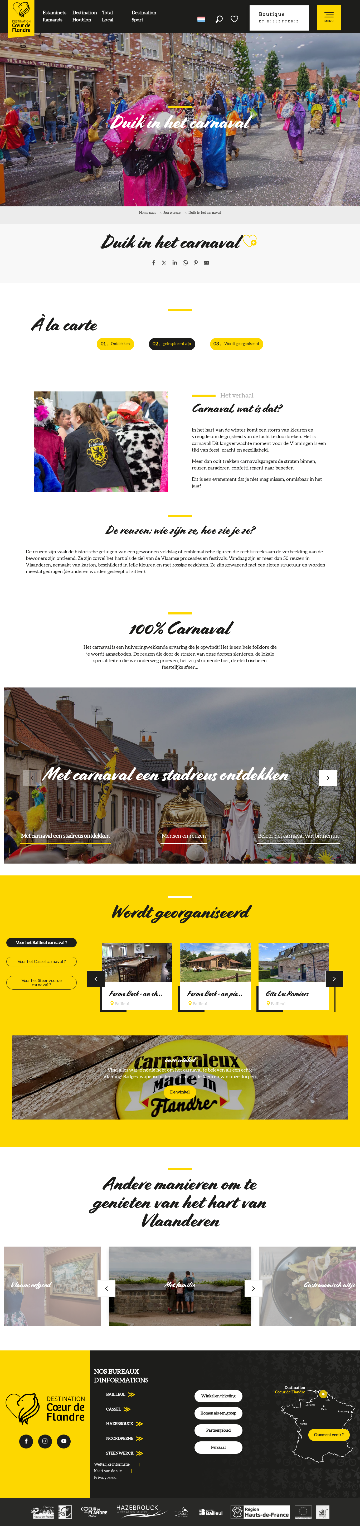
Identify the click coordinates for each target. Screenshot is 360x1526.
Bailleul (115, 1395)
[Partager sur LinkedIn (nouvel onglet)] (174, 264)
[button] (219, 19)
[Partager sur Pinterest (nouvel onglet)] (195, 264)
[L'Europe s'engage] (42, 1512)
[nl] (202, 19)
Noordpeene (119, 1439)
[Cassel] (181, 1512)
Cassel (113, 1409)
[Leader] (65, 1512)
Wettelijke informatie (112, 1464)
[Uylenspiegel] (323, 1512)
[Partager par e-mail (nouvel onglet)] (206, 264)
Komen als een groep (218, 1413)
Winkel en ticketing (218, 1396)
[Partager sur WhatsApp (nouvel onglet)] (185, 264)
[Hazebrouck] (142, 1512)
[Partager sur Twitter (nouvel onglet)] (164, 264)
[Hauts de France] (260, 1512)
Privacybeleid (105, 1478)
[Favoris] (235, 19)
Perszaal (218, 1448)
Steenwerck (120, 1453)
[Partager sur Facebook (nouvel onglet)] (153, 264)
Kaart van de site (108, 1471)
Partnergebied (218, 1430)
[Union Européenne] (303, 1512)
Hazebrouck (119, 1424)
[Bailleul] (210, 1512)
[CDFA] (94, 1512)
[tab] (41, 942)
